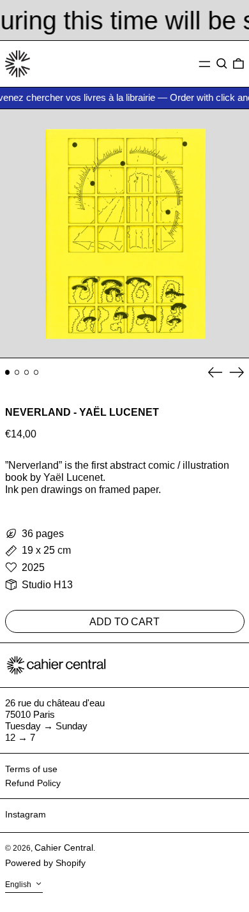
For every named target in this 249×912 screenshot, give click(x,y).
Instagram (25, 814)
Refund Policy (33, 783)
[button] (222, 64)
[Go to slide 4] (36, 372)
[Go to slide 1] (7, 372)
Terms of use (31, 769)
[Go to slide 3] (26, 372)
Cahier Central (63, 847)
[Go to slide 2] (17, 372)
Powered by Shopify (45, 863)
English (19, 885)
